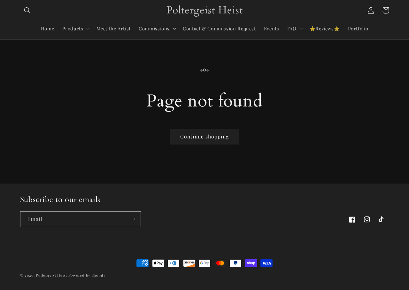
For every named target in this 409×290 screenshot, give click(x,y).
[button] (27, 10)
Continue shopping (204, 136)
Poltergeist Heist (51, 275)
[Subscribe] (133, 219)
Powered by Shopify (87, 275)
